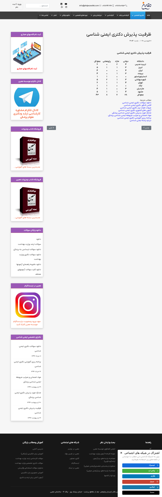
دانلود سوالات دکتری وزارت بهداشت (30, 256)
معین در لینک (74, 468)
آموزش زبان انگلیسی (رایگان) (32, 454)
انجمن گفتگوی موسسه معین (104, 449)
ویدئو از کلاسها (109, 475)
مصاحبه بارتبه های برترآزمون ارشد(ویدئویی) (104, 460)
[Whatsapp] (62, 7)
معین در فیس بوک (72, 454)
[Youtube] (66, 4)
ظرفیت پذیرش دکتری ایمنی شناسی (29, 413)
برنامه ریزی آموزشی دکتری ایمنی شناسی (27, 367)
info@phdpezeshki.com (89, 6)
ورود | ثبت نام (16, 5)
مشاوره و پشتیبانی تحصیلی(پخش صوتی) (99, 466)
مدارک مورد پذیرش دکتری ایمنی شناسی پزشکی (28, 397)
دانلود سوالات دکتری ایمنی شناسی (30, 351)
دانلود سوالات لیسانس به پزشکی (27, 249)
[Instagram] (66, 7)
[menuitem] (148, 15)
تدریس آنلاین (38, 449)
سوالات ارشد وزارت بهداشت (29, 244)
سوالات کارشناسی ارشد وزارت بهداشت (29, 458)
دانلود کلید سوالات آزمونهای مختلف (29, 271)
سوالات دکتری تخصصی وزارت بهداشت (29, 463)
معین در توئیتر (73, 449)
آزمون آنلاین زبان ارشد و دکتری (31, 477)
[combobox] (37, 5)
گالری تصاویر (74, 458)
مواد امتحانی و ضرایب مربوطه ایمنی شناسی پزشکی (28, 382)
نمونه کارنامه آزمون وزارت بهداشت (102, 454)
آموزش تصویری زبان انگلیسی (32, 473)
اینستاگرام (75, 463)
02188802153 (120, 6)
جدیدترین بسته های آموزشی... (27, 167)
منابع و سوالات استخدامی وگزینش (30, 468)
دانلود (38, 239)
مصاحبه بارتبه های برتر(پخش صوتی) (101, 471)
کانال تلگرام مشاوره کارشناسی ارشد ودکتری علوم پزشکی (26, 113)
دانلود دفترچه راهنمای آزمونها (28, 264)
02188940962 (107, 6)
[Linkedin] (61, 4)
